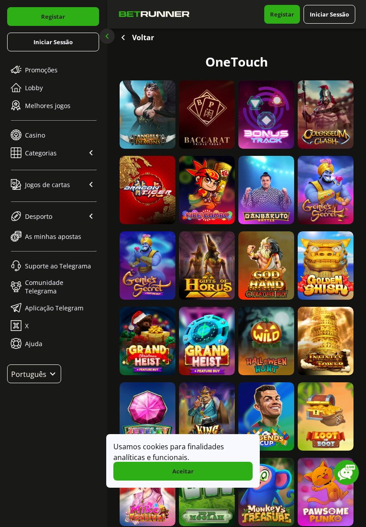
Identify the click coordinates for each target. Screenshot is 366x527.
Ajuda (33, 343)
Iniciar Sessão (53, 42)
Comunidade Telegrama (44, 286)
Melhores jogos (48, 105)
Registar (53, 17)
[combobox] (34, 373)
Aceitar (183, 471)
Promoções (41, 70)
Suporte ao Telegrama (58, 266)
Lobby (34, 88)
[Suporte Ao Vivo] (346, 472)
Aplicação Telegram (54, 308)
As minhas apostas (53, 236)
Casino (35, 135)
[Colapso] (107, 36)
